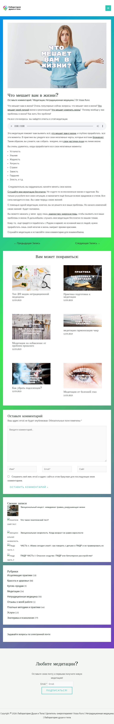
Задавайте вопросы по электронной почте (28, 634)
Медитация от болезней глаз (80, 391)
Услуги (11, 612)
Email (44, 684)
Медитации (39, 100)
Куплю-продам (15, 586)
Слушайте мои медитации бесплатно (27, 192)
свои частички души (73, 141)
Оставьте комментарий (19, 100)
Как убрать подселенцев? (27, 388)
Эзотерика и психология (20, 618)
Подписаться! (57, 690)
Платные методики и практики (23, 607)
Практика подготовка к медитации (77, 295)
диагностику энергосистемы (63, 214)
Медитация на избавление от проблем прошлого (29, 344)
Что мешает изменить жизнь (65, 110)
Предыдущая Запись (27, 243)
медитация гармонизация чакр (81, 330)
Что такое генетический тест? (34, 520)
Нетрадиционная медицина (60, 100)
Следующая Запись (87, 243)
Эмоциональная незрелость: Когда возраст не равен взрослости (51, 533)
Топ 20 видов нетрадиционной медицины (30, 295)
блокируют (98, 137)
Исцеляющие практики (19, 575)
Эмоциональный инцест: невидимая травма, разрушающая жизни (52, 507)
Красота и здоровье (18, 580)
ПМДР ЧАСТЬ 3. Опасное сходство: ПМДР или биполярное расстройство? (56, 555)
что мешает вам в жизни (63, 133)
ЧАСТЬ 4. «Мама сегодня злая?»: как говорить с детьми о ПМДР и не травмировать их (62, 545)
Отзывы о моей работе (20, 602)
